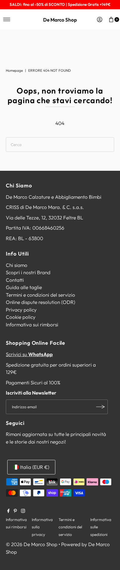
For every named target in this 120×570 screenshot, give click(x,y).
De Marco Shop (60, 20)
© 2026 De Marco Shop (31, 544)
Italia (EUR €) (34, 467)
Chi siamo (16, 265)
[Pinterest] (15, 511)
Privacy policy (21, 310)
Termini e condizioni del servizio (40, 295)
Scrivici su (29, 354)
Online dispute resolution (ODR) (40, 302)
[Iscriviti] (100, 407)
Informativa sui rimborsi (32, 324)
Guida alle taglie (24, 287)
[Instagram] (23, 511)
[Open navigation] (6, 19)
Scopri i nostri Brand (28, 272)
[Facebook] (8, 511)
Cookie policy (21, 317)
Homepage (14, 70)
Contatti (15, 280)
